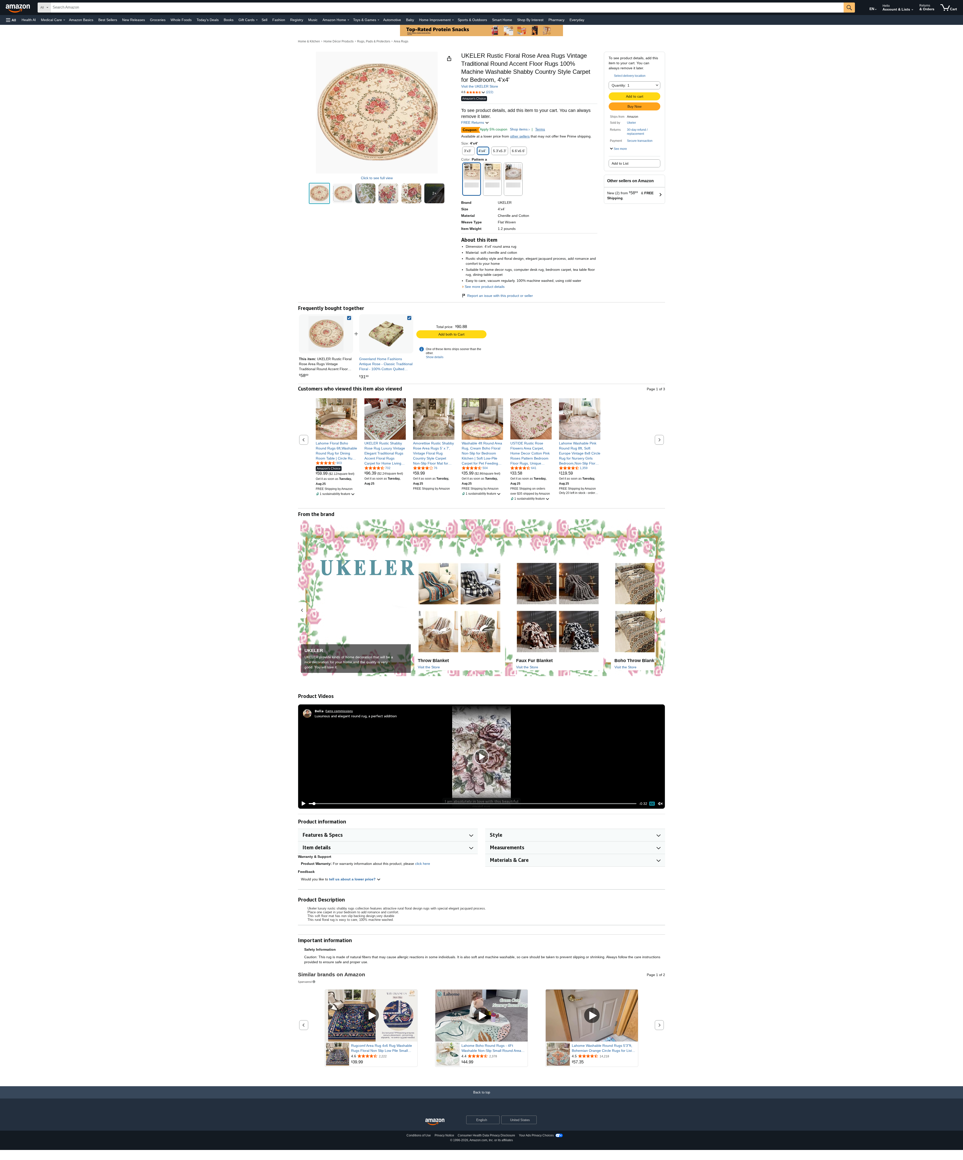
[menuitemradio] (652, 804)
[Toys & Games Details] (378, 20)
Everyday (577, 20)
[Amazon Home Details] (348, 20)
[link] (386, 333)
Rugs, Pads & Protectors (373, 41)
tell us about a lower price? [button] (353, 879)
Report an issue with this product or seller (500, 296)
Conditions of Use (419, 1135)
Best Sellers (107, 20)
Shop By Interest (530, 20)
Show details (434, 357)
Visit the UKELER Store (479, 86)
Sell (264, 20)
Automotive (392, 20)
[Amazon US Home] (434, 1122)
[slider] (472, 803)
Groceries (158, 20)
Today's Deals (208, 20)
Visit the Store (429, 667)
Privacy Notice (444, 1135)
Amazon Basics (81, 20)
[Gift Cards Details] (257, 20)
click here (422, 864)
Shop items (519, 129)
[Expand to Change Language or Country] (876, 9)
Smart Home (502, 20)
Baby (410, 20)
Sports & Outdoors (472, 20)
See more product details (485, 287)
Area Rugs (401, 41)
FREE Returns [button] (473, 122)
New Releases (133, 20)
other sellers (520, 136)
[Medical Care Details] (64, 20)
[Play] (302, 803)
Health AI (29, 20)
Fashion (278, 20)
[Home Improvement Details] (453, 20)
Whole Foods (181, 20)
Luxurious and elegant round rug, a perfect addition (356, 716)
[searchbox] (447, 7)
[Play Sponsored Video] (371, 1015)
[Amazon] (18, 7)
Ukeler (631, 122)
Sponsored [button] (305, 981)
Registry (296, 20)
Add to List (620, 163)
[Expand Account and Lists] (912, 9)
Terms (540, 129)
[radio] (319, 193)
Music (312, 20)
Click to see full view (377, 178)
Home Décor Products (339, 41)
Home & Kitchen (309, 41)
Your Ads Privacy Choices (536, 1135)
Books (228, 20)
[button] (11, 20)
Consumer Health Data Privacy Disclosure (486, 1135)
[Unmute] (660, 803)
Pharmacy (556, 20)
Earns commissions (339, 711)
